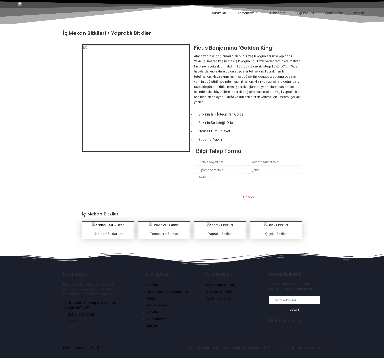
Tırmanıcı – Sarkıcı (164, 234)
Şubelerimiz (334, 13)
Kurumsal (219, 13)
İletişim (358, 13)
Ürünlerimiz (276, 13)
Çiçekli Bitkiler (276, 234)
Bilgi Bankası (305, 13)
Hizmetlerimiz (246, 13)
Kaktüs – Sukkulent (108, 234)
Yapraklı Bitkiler (220, 234)
